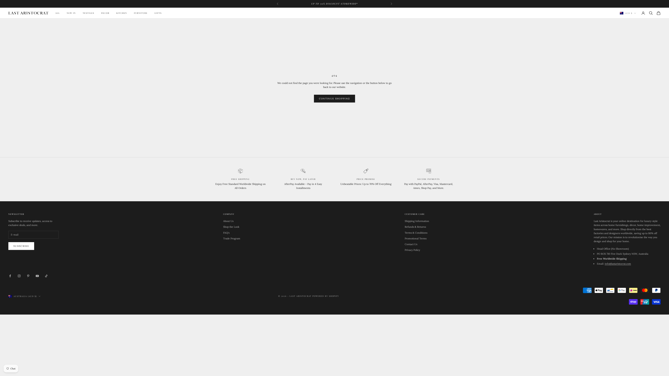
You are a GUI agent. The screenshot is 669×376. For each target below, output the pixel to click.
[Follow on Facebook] (10, 276)
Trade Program (231, 238)
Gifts (158, 13)
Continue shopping (334, 98)
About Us (228, 221)
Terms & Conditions (416, 232)
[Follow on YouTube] (37, 276)
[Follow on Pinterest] (28, 276)
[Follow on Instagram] (19, 276)
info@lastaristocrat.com (618, 263)
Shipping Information (417, 221)
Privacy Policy (412, 250)
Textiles (88, 13)
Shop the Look (231, 226)
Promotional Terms (415, 238)
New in (71, 13)
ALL (57, 13)
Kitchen (121, 13)
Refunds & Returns (415, 226)
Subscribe (21, 246)
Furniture (141, 13)
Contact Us (411, 244)
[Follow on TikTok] (46, 276)
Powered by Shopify (325, 296)
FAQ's (226, 232)
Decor (105, 13)
